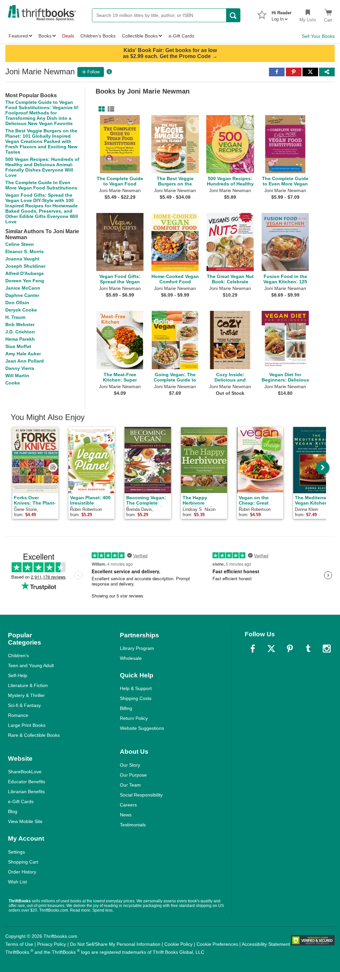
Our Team (130, 785)
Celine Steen (19, 244)
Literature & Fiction (28, 685)
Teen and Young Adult (31, 665)
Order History (22, 871)
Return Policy (134, 718)
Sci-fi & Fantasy (24, 705)
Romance (18, 715)
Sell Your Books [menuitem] (318, 36)
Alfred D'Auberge (24, 273)
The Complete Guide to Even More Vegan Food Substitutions (41, 185)
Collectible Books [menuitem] (140, 35)
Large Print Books (26, 725)
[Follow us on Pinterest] (290, 649)
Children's (18, 655)
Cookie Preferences (217, 944)
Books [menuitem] (45, 35)
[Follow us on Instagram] (327, 649)
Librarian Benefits (26, 791)
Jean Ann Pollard (24, 361)
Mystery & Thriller (26, 695)
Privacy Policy (51, 944)
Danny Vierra (19, 368)
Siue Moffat (18, 346)
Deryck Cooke (21, 309)
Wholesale (131, 658)
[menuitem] (282, 14)
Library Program (137, 648)
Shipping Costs (135, 698)
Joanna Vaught (22, 258)
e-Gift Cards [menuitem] (181, 35)
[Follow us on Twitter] (271, 649)
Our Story (130, 765)
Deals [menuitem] (68, 35)
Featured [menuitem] (18, 35)
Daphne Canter (22, 295)
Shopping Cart (23, 862)
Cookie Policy (178, 944)
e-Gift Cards (21, 801)
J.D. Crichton (20, 331)
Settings (16, 852)
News (125, 814)
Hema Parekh (20, 339)
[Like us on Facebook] (253, 649)
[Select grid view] (100, 109)
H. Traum (15, 317)
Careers (128, 804)
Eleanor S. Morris (24, 251)
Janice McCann (22, 288)
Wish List (17, 881)
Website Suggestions (142, 728)
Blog (12, 811)
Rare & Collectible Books (34, 735)
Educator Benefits (26, 781)
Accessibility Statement (266, 944)
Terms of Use (19, 944)
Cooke (12, 382)
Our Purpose (133, 775)
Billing (126, 708)
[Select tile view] (109, 109)
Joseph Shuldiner (25, 266)
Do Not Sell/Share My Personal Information (115, 944)
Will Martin (17, 375)
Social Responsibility (141, 795)
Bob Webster (20, 324)
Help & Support (136, 688)
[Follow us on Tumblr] (308, 649)
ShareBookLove (25, 771)
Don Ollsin (17, 302)
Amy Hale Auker (23, 353)
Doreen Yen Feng (24, 280)
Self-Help (17, 675)
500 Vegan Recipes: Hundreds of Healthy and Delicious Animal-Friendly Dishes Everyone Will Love (42, 167)
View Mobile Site (25, 821)
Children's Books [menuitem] (98, 35)
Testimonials (133, 824)
